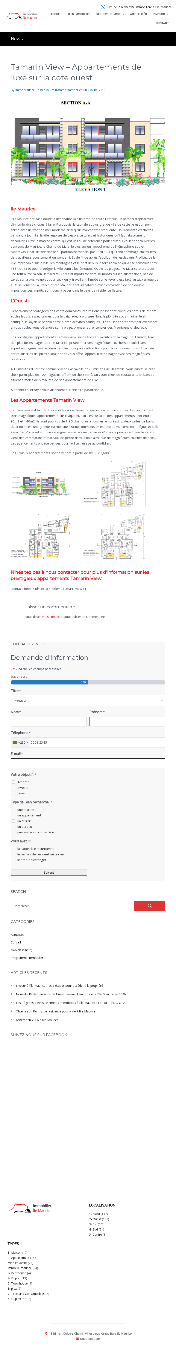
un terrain (24, 821)
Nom (16, 712)
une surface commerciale (35, 832)
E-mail (17, 753)
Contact (162, 23)
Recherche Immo (108, 14)
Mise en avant (17, 1263)
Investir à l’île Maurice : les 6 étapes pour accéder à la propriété (59, 986)
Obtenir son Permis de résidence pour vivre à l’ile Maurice (55, 1011)
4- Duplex (14, 1278)
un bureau (24, 826)
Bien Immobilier (79, 14)
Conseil (16, 942)
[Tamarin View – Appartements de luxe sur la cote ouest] (88, 146)
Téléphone (20, 732)
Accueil (56, 14)
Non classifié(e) (21, 950)
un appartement (29, 815)
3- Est (93, 1224)
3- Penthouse (17, 1273)
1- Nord (94, 1214)
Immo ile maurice (20, 1268)
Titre (16, 690)
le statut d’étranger (31, 860)
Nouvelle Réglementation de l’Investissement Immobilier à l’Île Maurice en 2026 (71, 994)
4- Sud (93, 1229)
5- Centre (95, 1234)
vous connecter (53, 617)
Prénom (97, 712)
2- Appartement (18, 1258)
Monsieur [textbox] (20, 700)
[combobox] (88, 700)
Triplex (12, 1288)
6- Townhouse (18, 1283)
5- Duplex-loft (17, 1299)
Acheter (23, 782)
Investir (159, 14)
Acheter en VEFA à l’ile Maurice (37, 1020)
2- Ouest (95, 1219)
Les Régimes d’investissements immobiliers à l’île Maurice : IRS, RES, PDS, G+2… (71, 1003)
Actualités (138, 14)
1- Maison (14, 1252)
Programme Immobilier (66, 90)
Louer (21, 793)
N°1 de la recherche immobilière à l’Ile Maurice (139, 7)
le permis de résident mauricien (40, 854)
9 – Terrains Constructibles (26, 1294)
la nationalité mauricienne (35, 848)
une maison (25, 809)
